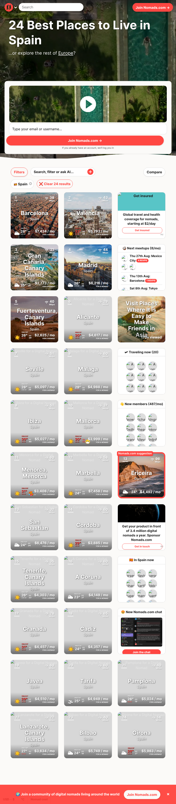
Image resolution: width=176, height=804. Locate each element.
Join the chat (141, 652)
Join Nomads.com (142, 794)
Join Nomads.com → (153, 7)
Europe (65, 53)
